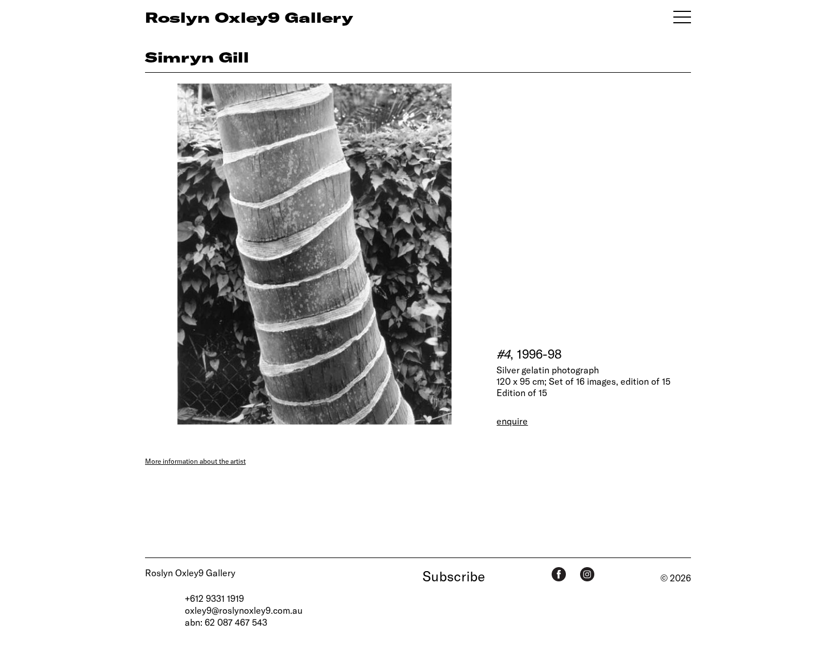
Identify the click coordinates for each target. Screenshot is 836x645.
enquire (512, 420)
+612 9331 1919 (214, 598)
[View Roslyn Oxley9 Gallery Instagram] (587, 574)
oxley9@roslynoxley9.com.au (244, 610)
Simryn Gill (197, 56)
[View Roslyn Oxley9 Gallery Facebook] (559, 574)
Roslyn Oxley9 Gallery (190, 572)
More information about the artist (195, 461)
